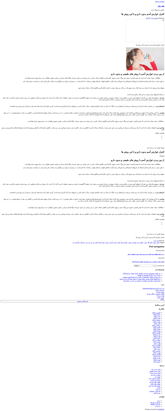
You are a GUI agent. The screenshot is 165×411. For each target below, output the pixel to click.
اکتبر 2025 (157, 323)
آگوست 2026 (156, 313)
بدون (145, 242)
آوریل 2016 (157, 356)
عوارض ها (124, 242)
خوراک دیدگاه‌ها (155, 404)
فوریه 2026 (156, 318)
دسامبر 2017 (156, 340)
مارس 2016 (156, 358)
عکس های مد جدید (154, 386)
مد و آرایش (156, 393)
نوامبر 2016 (156, 352)
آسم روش (156, 242)
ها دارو (77, 242)
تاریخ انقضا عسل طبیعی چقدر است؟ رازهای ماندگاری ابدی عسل (139, 279)
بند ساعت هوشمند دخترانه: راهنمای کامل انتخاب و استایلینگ (141, 273)
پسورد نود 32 (160, 292)
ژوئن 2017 (157, 349)
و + (73, 242)
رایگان (162, 299)
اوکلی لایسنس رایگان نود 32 (155, 294)
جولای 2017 (156, 347)
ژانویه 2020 (156, 331)
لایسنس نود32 (160, 290)
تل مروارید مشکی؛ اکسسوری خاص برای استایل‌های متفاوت (141, 277)
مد (91, 242)
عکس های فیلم (155, 384)
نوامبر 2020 (156, 327)
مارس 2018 (156, 334)
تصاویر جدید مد (155, 375)
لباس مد (96, 242)
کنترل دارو (117, 242)
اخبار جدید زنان (155, 369)
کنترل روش (109, 242)
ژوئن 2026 (157, 316)
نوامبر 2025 (156, 322)
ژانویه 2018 (156, 338)
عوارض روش (132, 242)
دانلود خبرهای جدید (154, 378)
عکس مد (140, 242)
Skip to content (159, 1)
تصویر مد (157, 377)
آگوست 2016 (156, 354)
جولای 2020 (156, 329)
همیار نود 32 (160, 296)
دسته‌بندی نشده (155, 380)
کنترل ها (102, 242)
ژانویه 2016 (156, 362)
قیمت (158, 387)
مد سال (82, 242)
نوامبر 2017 (156, 342)
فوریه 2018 (156, 336)
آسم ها (150, 242)
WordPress (161, 409)
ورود (158, 400)
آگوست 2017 (156, 345)
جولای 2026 (156, 314)
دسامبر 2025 (156, 320)
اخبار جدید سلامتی (154, 371)
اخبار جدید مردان (155, 373)
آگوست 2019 (156, 333)
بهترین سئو (160, 297)
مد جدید (155, 240)
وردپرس (157, 406)
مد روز (88, 242)
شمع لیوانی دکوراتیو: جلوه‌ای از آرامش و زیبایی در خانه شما (141, 281)
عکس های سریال (154, 382)
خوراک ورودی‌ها (155, 402)
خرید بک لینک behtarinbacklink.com (153, 288)
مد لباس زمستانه (155, 391)
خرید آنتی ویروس (82, 301)
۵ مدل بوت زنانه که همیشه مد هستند (148, 275)
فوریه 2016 (156, 360)
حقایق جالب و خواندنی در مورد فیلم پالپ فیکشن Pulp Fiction (148, 261)
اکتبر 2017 (157, 343)
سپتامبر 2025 (156, 325)
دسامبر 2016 (156, 351)
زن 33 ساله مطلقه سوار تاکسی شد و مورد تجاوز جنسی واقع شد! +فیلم (146, 254)
